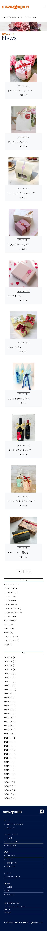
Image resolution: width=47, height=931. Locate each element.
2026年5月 (8, 669)
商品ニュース (11, 828)
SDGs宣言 (7, 912)
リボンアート (9, 604)
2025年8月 (8, 701)
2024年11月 (8, 737)
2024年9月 (8, 746)
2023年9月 (8, 794)
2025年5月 (8, 713)
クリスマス (8, 588)
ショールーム (11, 894)
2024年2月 (8, 774)
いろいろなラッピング (13, 877)
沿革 (8, 891)
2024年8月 (8, 750)
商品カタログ (11, 866)
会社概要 (9, 887)
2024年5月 (8, 762)
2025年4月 (8, 717)
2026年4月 (8, 673)
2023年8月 (8, 798)
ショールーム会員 (12, 842)
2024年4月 (8, 766)
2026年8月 (8, 657)
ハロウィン (8, 596)
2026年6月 (8, 665)
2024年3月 (8, 770)
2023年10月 (8, 790)
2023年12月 (8, 782)
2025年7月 (8, 705)
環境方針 (7, 909)
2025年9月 (8, 697)
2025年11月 (8, 689)
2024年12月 (8, 733)
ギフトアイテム (10, 584)
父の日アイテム (10, 640)
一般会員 (9, 838)
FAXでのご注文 (11, 845)
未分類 (6, 632)
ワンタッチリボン (11, 612)
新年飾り (7, 628)
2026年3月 (8, 677)
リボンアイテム (10, 608)
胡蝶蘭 (6, 644)
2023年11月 (8, 786)
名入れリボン (11, 855)
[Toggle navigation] (43, 7)
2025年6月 (8, 709)
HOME (4, 17)
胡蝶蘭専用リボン (12, 863)
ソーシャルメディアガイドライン (14, 906)
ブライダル (8, 600)
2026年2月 (8, 681)
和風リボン (8, 616)
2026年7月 (8, 661)
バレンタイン (9, 592)
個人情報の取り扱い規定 (12, 903)
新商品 (6, 624)
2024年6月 (8, 758)
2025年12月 (8, 685)
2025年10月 (8, 693)
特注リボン (10, 859)
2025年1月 (8, 729)
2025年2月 (8, 725)
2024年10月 (8, 742)
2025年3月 (8, 721)
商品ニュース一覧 (15, 17)
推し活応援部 (9, 620)
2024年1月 (8, 778)
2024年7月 (8, 754)
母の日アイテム (10, 636)
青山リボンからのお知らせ (15, 824)
